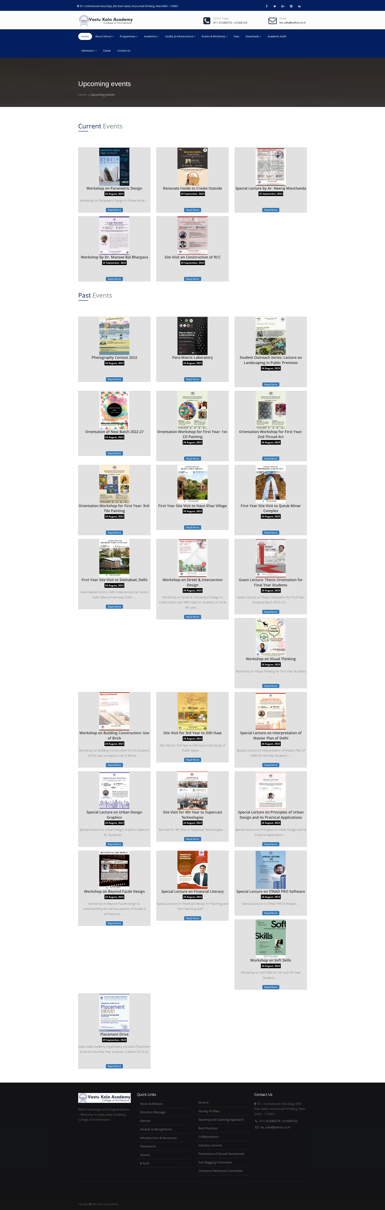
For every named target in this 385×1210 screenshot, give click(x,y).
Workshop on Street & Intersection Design (193, 582)
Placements (148, 1146)
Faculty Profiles (209, 1111)
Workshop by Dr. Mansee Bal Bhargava (114, 257)
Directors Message (152, 1112)
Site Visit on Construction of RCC (193, 257)
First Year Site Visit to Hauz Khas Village (192, 505)
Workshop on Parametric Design (114, 188)
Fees (236, 36)
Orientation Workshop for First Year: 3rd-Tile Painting (114, 508)
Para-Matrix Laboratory (192, 357)
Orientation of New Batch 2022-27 (114, 431)
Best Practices (208, 1128)
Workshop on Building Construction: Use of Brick (114, 735)
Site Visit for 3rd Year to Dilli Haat (192, 732)
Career (107, 50)
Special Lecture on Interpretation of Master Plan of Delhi (271, 735)
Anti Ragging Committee (215, 1162)
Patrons (145, 1121)
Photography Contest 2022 (114, 357)
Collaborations (209, 1137)
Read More (114, 210)
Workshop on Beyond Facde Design (114, 891)
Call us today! (221, 18)
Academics (150, 36)
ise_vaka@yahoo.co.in (275, 1127)
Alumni (145, 1155)
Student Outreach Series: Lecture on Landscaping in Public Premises (271, 360)
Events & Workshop (213, 36)
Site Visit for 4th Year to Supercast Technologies (192, 815)
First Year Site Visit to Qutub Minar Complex (271, 508)
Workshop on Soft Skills (270, 960)
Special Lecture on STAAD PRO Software (270, 891)
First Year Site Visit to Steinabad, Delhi (114, 579)
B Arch (144, 1163)
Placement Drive (114, 1034)
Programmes (127, 36)
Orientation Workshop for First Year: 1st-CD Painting (192, 434)
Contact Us (123, 50)
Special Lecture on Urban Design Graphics (114, 815)
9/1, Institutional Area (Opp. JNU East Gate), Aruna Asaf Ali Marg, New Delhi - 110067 (129, 6)
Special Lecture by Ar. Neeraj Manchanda (270, 188)
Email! (283, 18)
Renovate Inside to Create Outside (192, 188)
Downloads (252, 36)
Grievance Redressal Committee (220, 1171)
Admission (87, 50)
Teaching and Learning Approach (221, 1119)
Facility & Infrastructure (179, 36)
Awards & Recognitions (156, 1129)
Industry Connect (210, 1145)
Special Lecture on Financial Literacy (192, 891)
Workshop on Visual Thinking (271, 658)
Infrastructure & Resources (158, 1138)
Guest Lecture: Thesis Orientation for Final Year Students (271, 582)
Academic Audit (277, 36)
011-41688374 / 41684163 (278, 1121)
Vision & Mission (151, 1104)
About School (103, 36)
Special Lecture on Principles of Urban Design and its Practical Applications (271, 815)
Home (85, 36)
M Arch (204, 1102)
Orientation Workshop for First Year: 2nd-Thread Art (270, 434)
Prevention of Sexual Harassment (221, 1154)
